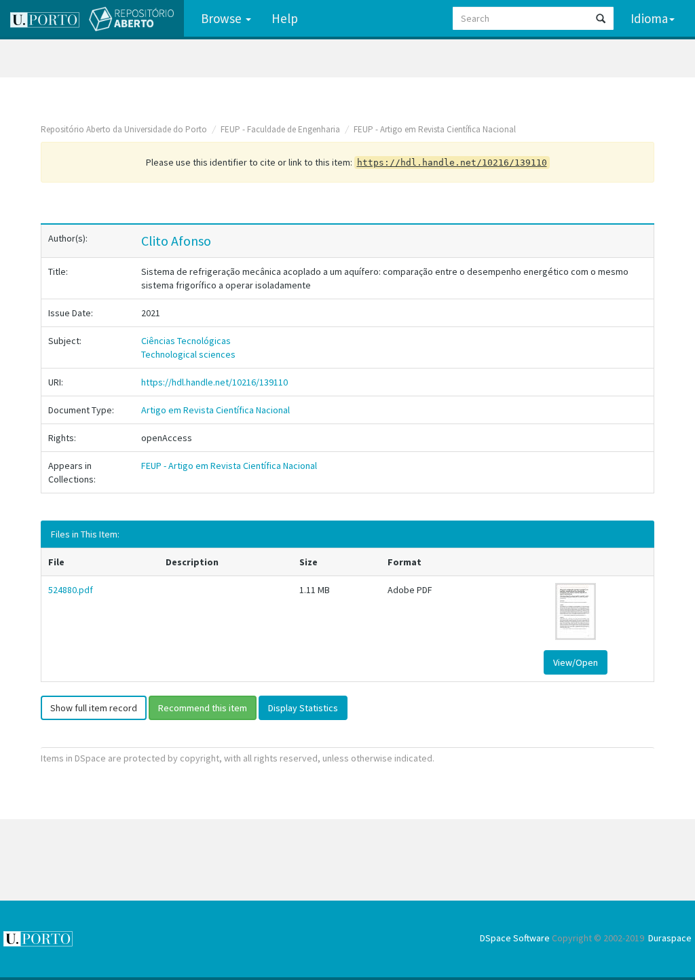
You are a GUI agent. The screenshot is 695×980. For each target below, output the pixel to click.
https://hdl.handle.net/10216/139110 (214, 382)
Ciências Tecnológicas (186, 341)
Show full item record (93, 708)
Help (284, 18)
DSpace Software (515, 938)
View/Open (575, 662)
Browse (222, 18)
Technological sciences (188, 354)
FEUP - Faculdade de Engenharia (280, 129)
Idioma (649, 18)
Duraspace (670, 938)
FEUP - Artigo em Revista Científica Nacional (435, 129)
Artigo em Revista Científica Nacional (215, 410)
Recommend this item (202, 708)
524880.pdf (70, 590)
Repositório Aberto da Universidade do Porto (124, 129)
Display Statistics (303, 708)
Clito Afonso (176, 240)
